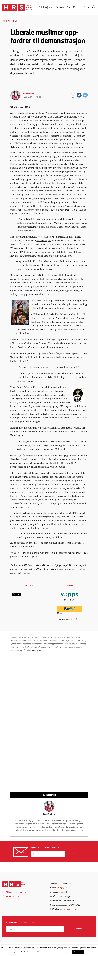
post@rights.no (63, 888)
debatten (34, 156)
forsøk (81, 116)
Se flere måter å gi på (68, 619)
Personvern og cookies (11, 896)
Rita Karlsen (28, 94)
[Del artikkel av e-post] (73, 95)
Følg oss (60, 7)
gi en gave (17, 569)
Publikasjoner (46, 7)
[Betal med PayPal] (69, 609)
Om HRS (71, 7)
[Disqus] (49, 686)
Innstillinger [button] (64, 951)
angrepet (32, 248)
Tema (86, 7)
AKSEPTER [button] (78, 952)
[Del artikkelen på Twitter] (85, 95)
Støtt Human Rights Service (14, 892)
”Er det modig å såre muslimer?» (40, 190)
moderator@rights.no (34, 650)
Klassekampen (43, 240)
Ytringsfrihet (9, 21)
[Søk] (94, 7)
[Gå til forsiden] (14, 884)
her (84, 569)
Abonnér (76, 854)
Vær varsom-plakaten (69, 909)
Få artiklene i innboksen (46, 848)
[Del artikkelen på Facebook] (79, 95)
